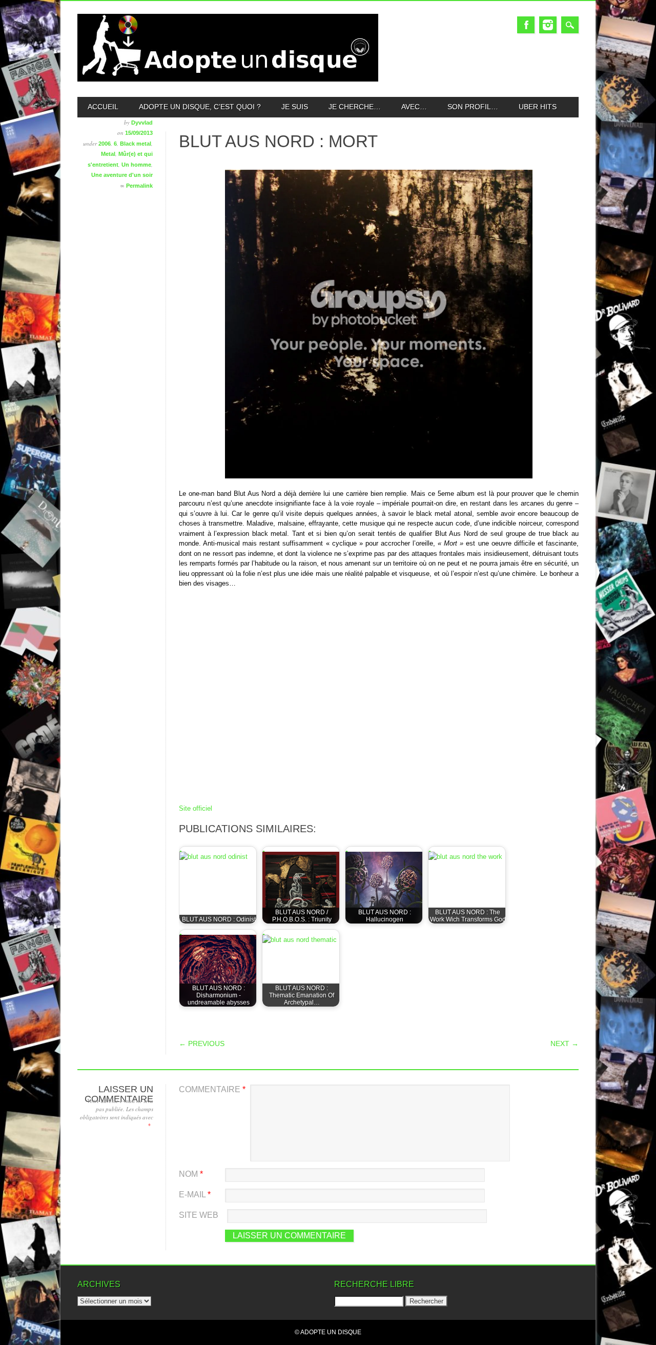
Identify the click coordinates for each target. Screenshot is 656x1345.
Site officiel (195, 808)
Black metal (135, 143)
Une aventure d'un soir (122, 175)
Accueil (103, 107)
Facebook (526, 24)
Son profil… (472, 107)
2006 (104, 143)
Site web (198, 1215)
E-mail (195, 1194)
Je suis (294, 107)
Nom (191, 1174)
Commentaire (212, 1089)
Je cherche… (355, 107)
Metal (108, 154)
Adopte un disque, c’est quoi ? (200, 107)
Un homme (136, 165)
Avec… (414, 107)
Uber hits (538, 107)
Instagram (548, 24)
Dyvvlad (142, 122)
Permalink (139, 186)
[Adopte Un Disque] (227, 79)
